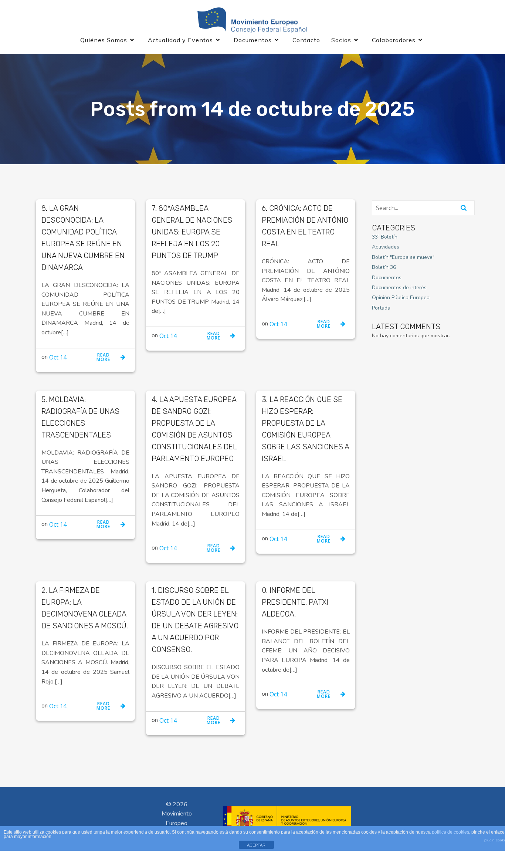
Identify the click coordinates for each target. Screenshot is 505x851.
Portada (381, 307)
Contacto (306, 40)
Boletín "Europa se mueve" (403, 257)
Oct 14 (58, 357)
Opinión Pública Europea (401, 297)
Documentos (386, 277)
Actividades (385, 246)
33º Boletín (384, 236)
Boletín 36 (384, 267)
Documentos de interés (399, 287)
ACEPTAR (256, 845)
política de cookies (450, 832)
